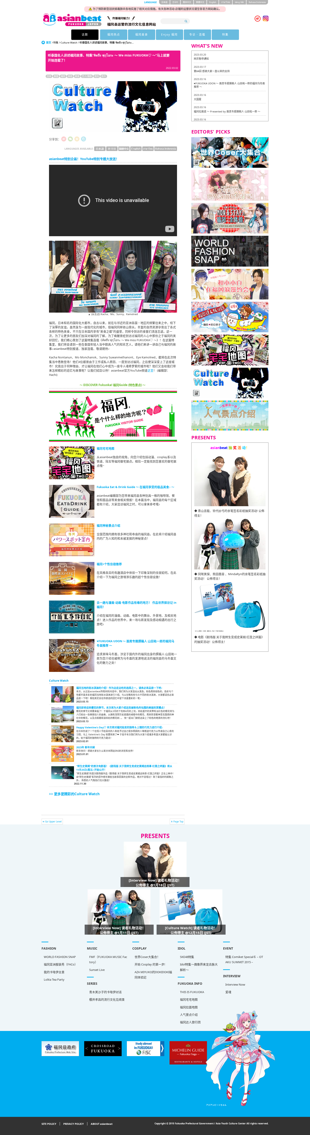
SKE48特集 (187, 957)
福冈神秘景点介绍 (108, 525)
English (212, 2)
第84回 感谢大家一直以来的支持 (212, 71)
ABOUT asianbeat (102, 1123)
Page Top (178, 821)
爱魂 (228, 992)
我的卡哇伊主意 (54, 972)
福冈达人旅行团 (190, 1022)
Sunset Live (97, 970)
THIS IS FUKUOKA (192, 992)
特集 (225, 34)
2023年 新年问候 (85, 747)
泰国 (56, 76)
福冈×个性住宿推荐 (109, 564)
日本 (49, 76)
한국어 (175, 2)
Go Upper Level (53, 821)
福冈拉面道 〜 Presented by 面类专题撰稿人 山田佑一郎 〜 (227, 111)
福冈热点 (113, 34)
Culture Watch (69, 42)
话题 (85, 34)
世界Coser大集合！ (147, 957)
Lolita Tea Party (54, 979)
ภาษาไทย (225, 2)
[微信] (70, 138)
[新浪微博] (63, 138)
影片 (103, 76)
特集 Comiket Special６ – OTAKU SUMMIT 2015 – (244, 959)
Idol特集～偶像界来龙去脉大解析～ (199, 967)
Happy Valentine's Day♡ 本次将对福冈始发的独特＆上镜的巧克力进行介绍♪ (119, 727)
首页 (48, 42)
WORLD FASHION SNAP (60, 957)
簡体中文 (187, 2)
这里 (150, 370)
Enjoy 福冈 (169, 34)
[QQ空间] (76, 138)
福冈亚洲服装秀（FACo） (60, 964)
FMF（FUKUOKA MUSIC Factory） (108, 959)
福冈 (63, 76)
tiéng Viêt (239, 2)
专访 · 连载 (197, 34)
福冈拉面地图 (189, 1007)
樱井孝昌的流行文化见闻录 (107, 999)
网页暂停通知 (201, 58)
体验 (70, 76)
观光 (96, 76)
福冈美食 (141, 34)
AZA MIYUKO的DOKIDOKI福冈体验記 (153, 974)
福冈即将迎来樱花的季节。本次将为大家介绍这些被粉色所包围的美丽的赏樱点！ (121, 707)
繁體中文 (200, 2)
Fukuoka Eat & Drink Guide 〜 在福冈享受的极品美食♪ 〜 (135, 487)
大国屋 (197, 99)
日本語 (164, 2)
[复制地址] (83, 138)
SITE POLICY (49, 1123)
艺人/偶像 (87, 76)
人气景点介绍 (189, 1015)
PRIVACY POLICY (73, 1123)
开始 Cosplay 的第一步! (150, 964)
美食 (77, 76)
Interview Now (235, 984)
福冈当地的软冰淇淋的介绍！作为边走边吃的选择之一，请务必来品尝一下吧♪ (119, 688)
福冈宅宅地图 (105, 448)
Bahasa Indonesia (257, 2)
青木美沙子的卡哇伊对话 (105, 992)
